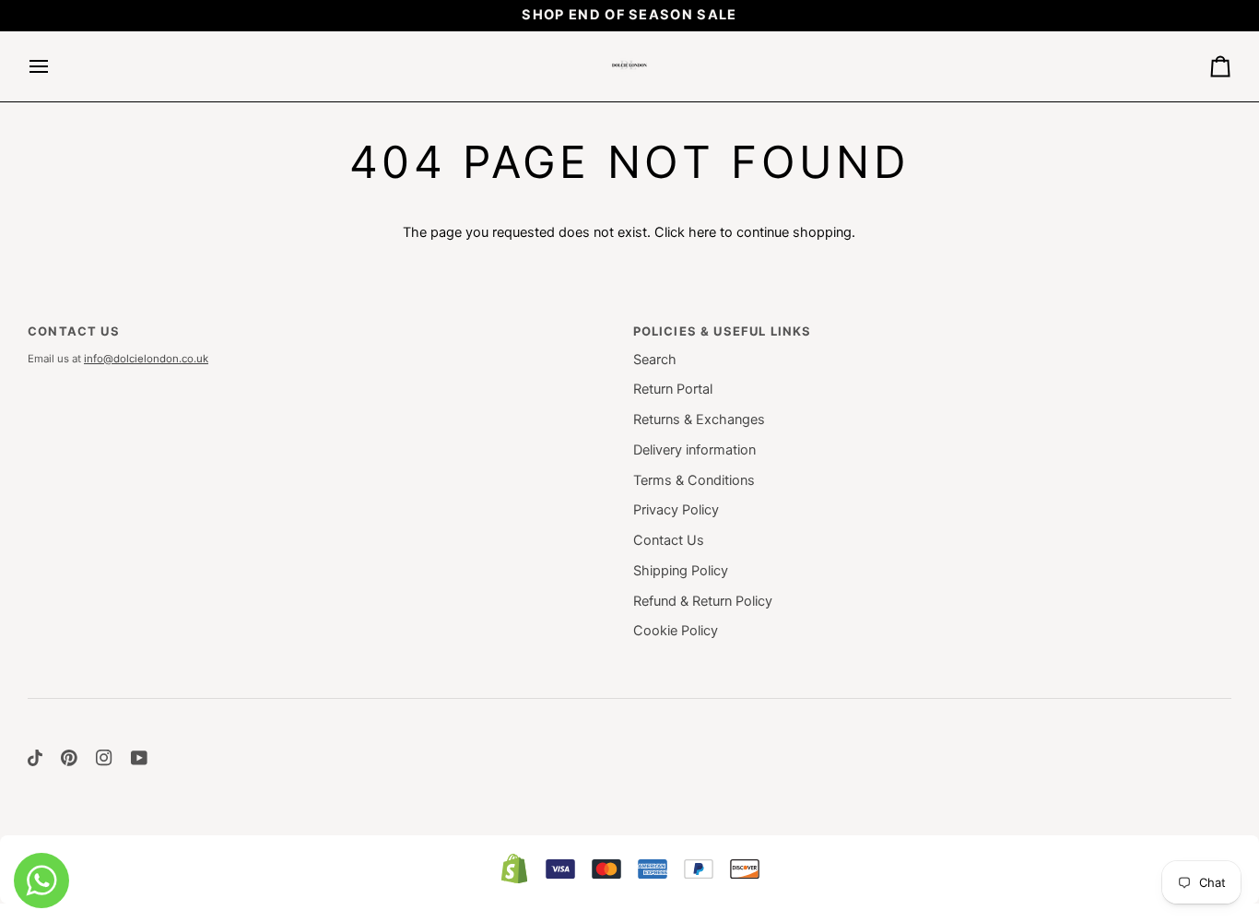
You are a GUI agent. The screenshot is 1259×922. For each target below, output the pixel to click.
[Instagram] (104, 758)
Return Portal (672, 389)
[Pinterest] (69, 758)
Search (655, 359)
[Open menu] (55, 66)
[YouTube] (139, 758)
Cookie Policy (675, 630)
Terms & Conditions (694, 480)
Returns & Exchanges (699, 419)
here (702, 232)
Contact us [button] (74, 331)
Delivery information (694, 450)
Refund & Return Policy (702, 601)
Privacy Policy (676, 510)
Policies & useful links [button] (722, 331)
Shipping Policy (680, 570)
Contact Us (668, 540)
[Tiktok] (35, 758)
